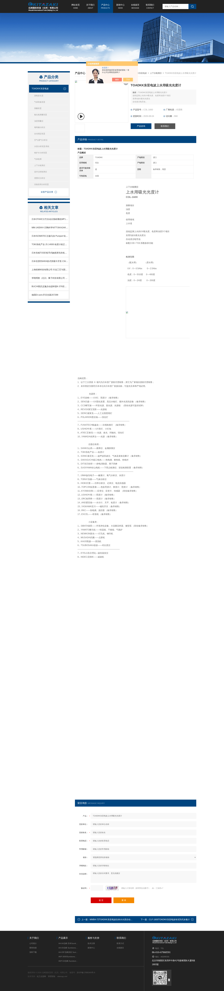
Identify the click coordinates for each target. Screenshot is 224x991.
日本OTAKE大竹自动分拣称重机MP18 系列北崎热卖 (50, 219)
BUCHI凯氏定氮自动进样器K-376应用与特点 (50, 286)
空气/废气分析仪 (40, 140)
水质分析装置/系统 (41, 146)
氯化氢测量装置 (40, 115)
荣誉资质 (33, 948)
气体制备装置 (39, 102)
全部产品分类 (47, 192)
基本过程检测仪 (40, 172)
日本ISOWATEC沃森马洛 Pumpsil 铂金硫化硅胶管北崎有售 (50, 236)
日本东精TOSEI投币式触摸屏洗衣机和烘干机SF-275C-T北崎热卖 (50, 253)
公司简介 (33, 943)
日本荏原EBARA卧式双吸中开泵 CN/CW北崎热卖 (50, 261)
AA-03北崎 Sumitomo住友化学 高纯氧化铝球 (68, 948)
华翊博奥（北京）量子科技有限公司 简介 (50, 278)
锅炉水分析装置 (40, 153)
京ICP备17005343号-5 (86, 972)
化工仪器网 (41, 976)
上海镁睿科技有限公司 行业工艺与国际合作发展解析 (50, 270)
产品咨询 (141, 126)
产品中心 (105, 6)
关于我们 (90, 6)
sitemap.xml (62, 976)
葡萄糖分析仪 (39, 127)
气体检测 (37, 159)
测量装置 (37, 108)
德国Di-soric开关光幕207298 (45, 295)
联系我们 (150, 6)
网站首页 (75, 6)
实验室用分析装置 (41, 184)
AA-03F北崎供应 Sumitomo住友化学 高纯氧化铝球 (68, 952)
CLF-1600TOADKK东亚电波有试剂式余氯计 (169, 919)
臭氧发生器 (38, 96)
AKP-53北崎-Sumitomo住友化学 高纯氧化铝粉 (68, 961)
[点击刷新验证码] (112, 888)
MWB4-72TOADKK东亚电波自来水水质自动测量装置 (114, 919)
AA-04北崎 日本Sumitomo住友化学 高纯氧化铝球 (68, 943)
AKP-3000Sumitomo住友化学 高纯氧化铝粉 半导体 (68, 957)
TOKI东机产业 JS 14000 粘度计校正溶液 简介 (50, 244)
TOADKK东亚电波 (40, 88)
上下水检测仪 (39, 165)
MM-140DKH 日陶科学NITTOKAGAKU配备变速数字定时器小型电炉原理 (50, 227)
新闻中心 (120, 6)
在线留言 (135, 6)
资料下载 (33, 952)
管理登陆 (51, 976)
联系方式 (120, 943)
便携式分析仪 (39, 178)
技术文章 (91, 943)
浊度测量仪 (38, 121)
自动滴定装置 (39, 134)
